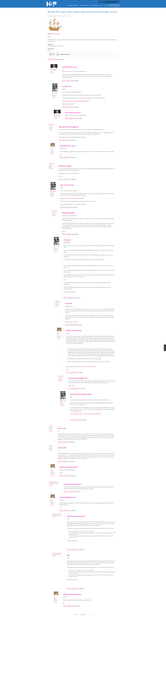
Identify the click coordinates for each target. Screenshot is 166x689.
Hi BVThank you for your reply (76, 516)
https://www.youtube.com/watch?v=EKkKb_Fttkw (72, 198)
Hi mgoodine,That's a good (67, 146)
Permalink (52, 72)
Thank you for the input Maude (68, 467)
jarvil (55, 16)
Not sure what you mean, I (73, 112)
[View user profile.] (55, 31)
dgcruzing (54, 92)
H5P (68, 555)
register (54, 59)
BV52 (52, 149)
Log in (105, 5)
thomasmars (54, 69)
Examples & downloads (72, 5)
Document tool (66, 86)
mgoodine (51, 125)
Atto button (67, 240)
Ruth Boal (51, 164)
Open (49, 50)
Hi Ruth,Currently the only (73, 330)
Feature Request (97, 151)
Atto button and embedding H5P (77, 378)
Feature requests (56, 34)
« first (75, 614)
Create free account (114, 5)
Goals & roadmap (93, 5)
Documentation (84, 5)
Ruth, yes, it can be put (67, 185)
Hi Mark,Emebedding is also (67, 497)
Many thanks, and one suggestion (69, 127)
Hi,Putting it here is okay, (69, 67)
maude (51, 426)
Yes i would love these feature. (73, 484)
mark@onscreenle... (54, 482)
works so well (62, 428)
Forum (101, 5)
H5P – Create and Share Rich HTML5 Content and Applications (51, 3)
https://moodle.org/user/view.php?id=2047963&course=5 (76, 101)
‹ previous (82, 614)
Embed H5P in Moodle (65, 166)
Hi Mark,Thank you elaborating (72, 594)
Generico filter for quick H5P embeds (81, 394)
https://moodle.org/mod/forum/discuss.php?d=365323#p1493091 (86, 414)
